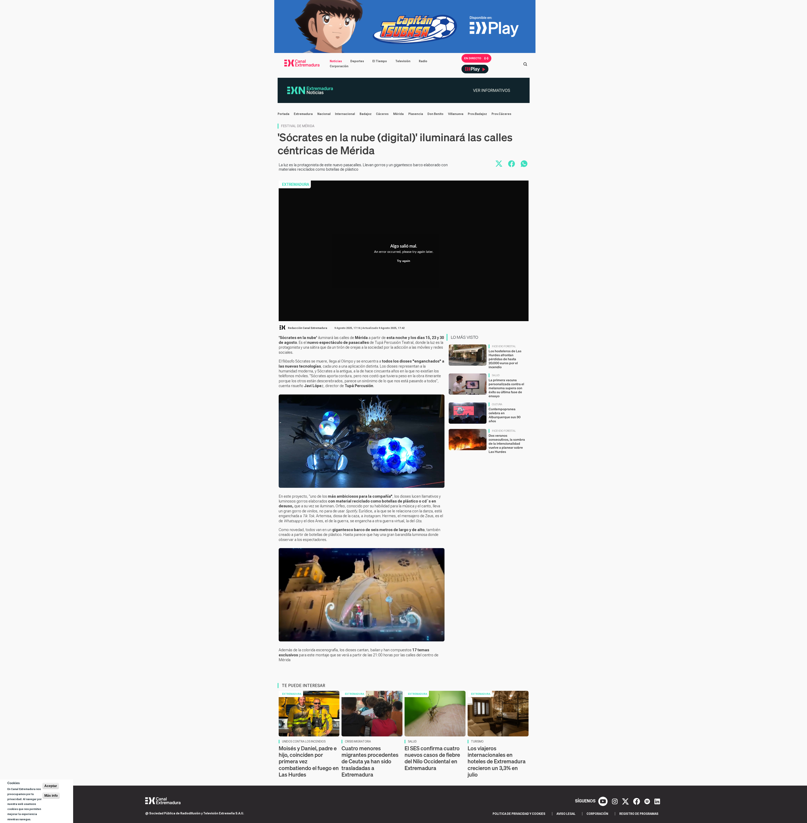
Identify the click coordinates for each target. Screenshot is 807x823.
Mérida (398, 114)
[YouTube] (603, 801)
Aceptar (50, 786)
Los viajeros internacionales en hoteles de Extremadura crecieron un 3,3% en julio (497, 761)
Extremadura (303, 114)
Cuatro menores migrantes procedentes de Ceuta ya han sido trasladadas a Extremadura (370, 761)
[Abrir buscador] (525, 63)
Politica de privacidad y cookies (519, 813)
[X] (626, 801)
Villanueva (455, 114)
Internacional (345, 114)
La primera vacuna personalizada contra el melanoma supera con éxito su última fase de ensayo (506, 388)
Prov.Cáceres (501, 114)
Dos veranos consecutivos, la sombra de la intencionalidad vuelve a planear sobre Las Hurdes (507, 443)
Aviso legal (565, 813)
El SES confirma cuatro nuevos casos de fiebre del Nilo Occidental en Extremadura (432, 758)
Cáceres (382, 114)
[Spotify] (647, 801)
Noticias (336, 61)
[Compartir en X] (498, 163)
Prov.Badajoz (477, 114)
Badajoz (366, 114)
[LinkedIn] (657, 801)
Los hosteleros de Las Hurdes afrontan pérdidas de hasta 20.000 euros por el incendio (505, 359)
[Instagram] (615, 801)
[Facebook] (637, 801)
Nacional (324, 114)
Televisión (402, 61)
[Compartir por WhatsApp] (524, 163)
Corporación (339, 66)
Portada (283, 114)
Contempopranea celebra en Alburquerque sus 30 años (505, 415)
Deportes (357, 61)
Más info (51, 795)
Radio (423, 61)
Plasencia (415, 114)
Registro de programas (638, 813)
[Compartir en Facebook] (511, 163)
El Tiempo (379, 61)
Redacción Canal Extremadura (307, 328)
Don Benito (435, 114)
